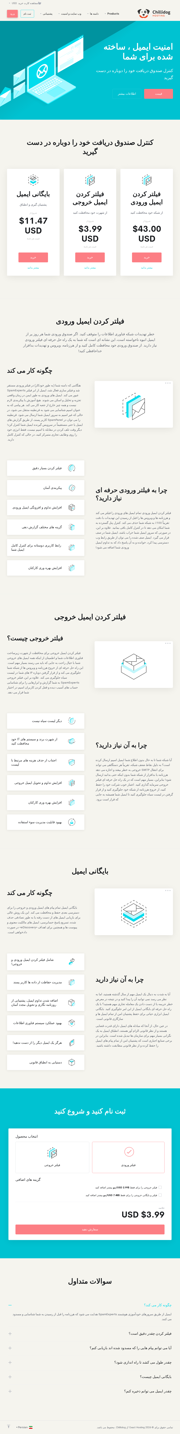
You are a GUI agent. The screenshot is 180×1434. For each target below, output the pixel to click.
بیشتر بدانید (147, 267)
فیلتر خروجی (52, 1165)
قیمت (158, 94)
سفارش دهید (90, 1229)
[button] (90, 1305)
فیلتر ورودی (128, 1165)
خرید (147, 257)
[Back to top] (8, 1426)
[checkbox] (160, 1187)
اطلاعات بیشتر (127, 94)
